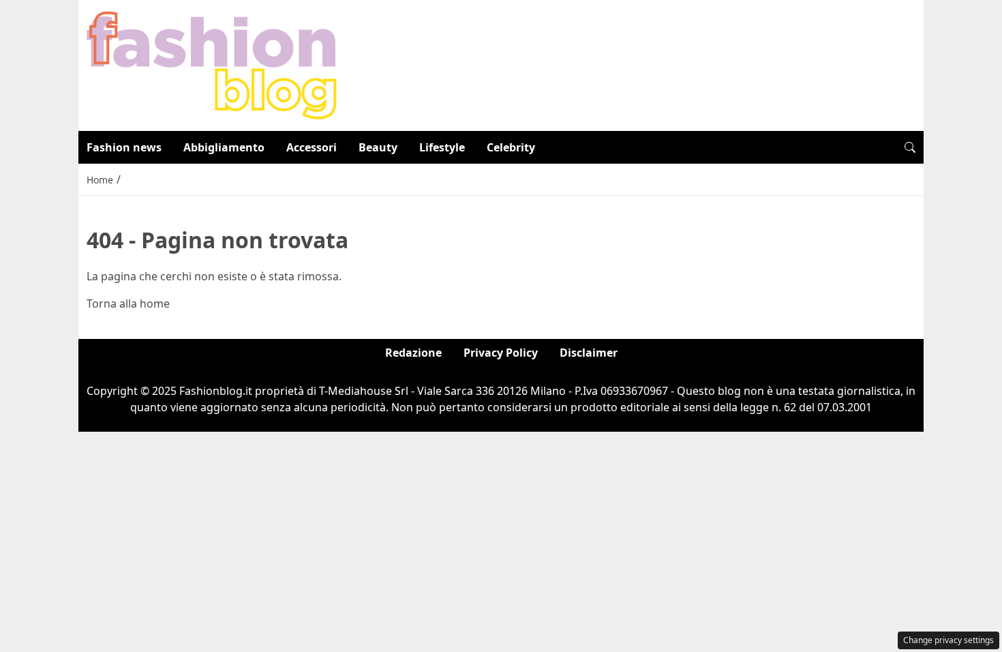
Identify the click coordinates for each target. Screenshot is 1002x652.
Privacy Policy (501, 352)
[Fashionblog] (212, 64)
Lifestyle (442, 147)
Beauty (378, 147)
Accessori (311, 147)
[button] (910, 147)
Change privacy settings (948, 640)
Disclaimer (589, 352)
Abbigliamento (223, 147)
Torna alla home (128, 303)
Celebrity (511, 147)
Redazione (413, 352)
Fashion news (124, 147)
